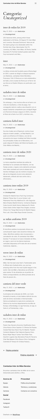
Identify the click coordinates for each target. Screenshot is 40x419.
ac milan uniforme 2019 (15, 219)
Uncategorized (10, 34)
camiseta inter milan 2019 (15, 185)
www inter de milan (13, 252)
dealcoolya (21, 31)
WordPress (16, 414)
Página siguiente (28, 355)
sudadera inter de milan (14, 92)
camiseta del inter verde (14, 283)
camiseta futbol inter (13, 121)
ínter (5, 61)
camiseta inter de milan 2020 (17, 152)
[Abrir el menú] (35, 3)
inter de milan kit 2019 (14, 27)
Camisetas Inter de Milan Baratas (14, 3)
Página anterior (10, 350)
